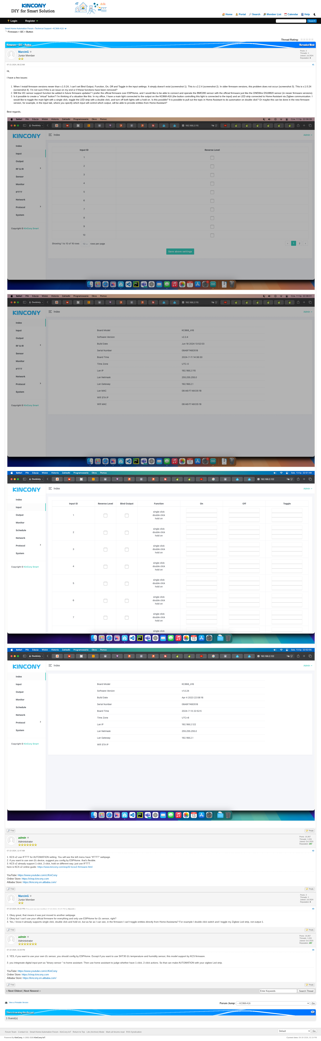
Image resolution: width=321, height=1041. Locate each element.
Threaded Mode (306, 44)
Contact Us (23, 1032)
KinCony (18, 1037)
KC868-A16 (58, 28)
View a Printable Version (18, 1002)
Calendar (293, 14)
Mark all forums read (115, 1032)
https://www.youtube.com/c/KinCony (37, 875)
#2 (313, 851)
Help (307, 14)
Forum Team (10, 1032)
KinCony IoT (39, 1037)
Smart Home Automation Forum (19, 28)
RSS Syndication (134, 1032)
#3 (313, 909)
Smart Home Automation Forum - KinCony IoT (50, 1032)
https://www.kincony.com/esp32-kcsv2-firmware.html (64, 867)
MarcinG (23, 51)
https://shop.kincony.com (35, 878)
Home (229, 14)
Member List (274, 14)
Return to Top (79, 1032)
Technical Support (43, 28)
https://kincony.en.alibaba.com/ (39, 882)
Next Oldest (15, 990)
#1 (313, 65)
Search (256, 14)
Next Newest (31, 990)
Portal (242, 14)
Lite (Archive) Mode (95, 1032)
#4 (313, 950)
